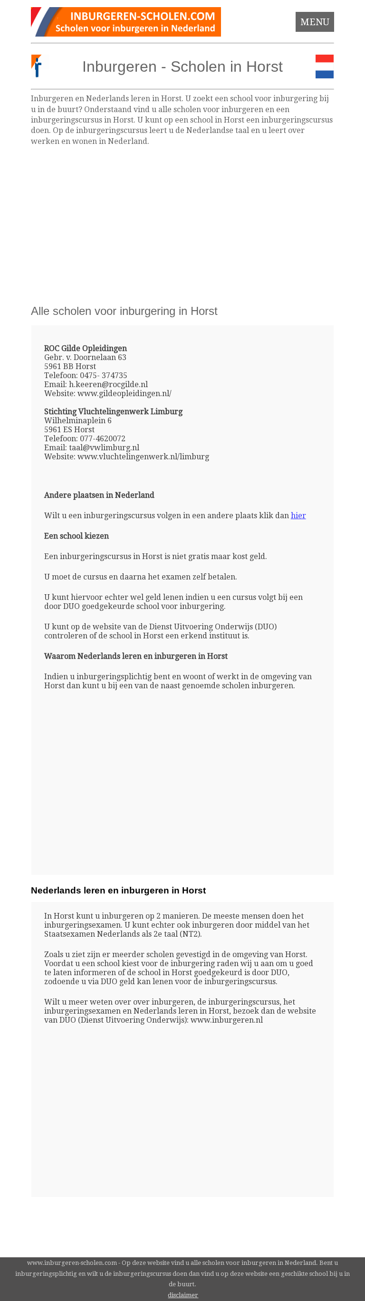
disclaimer (183, 1295)
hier (298, 515)
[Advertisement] (182, 224)
